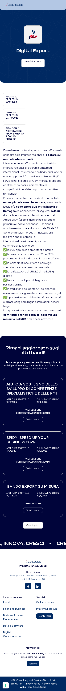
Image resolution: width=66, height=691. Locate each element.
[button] (40, 5)
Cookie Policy (49, 683)
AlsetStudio (39, 687)
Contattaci (45, 616)
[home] (13, 5)
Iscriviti (33, 663)
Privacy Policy (32, 683)
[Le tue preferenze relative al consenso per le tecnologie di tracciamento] (6, 685)
